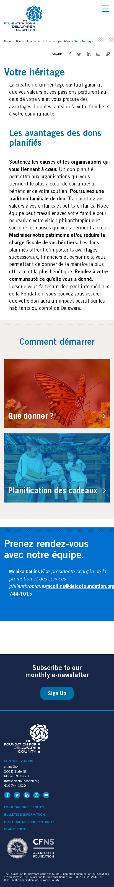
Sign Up (57, 693)
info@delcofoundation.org (21, 781)
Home (7, 41)
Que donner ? (31, 416)
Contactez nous (18, 761)
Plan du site (15, 829)
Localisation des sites (24, 807)
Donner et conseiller (28, 41)
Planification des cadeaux (52, 490)
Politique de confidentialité (29, 822)
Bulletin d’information (24, 815)
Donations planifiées (57, 41)
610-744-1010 (15, 785)
